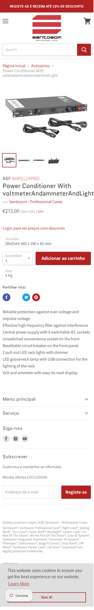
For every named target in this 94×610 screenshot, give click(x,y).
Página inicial (14, 66)
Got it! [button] (46, 597)
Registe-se (76, 492)
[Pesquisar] (84, 50)
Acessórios (40, 66)
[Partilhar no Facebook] (6, 297)
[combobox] (40, 50)
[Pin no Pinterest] (36, 297)
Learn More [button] (18, 584)
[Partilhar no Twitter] (26, 297)
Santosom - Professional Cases (36, 201)
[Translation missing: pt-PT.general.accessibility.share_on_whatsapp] (16, 297)
